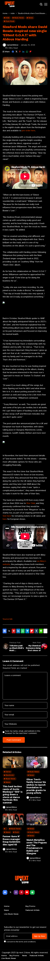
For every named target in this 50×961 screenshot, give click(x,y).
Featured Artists (32, 910)
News (6, 910)
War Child (30, 503)
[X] (10, 892)
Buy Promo (30, 906)
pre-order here (28, 130)
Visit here (7, 516)
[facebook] (5, 892)
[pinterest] (21, 892)
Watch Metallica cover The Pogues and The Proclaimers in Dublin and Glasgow (36, 847)
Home (5, 13)
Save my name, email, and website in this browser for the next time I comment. (22, 732)
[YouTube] (27, 892)
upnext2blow (12, 45)
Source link (7, 619)
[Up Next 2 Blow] (10, 4)
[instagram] (16, 892)
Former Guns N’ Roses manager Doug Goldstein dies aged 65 (11, 840)
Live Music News (11, 914)
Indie (13, 13)
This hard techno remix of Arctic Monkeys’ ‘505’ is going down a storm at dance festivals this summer (12, 794)
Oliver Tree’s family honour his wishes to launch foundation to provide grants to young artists (36, 786)
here (5, 519)
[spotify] (32, 892)
